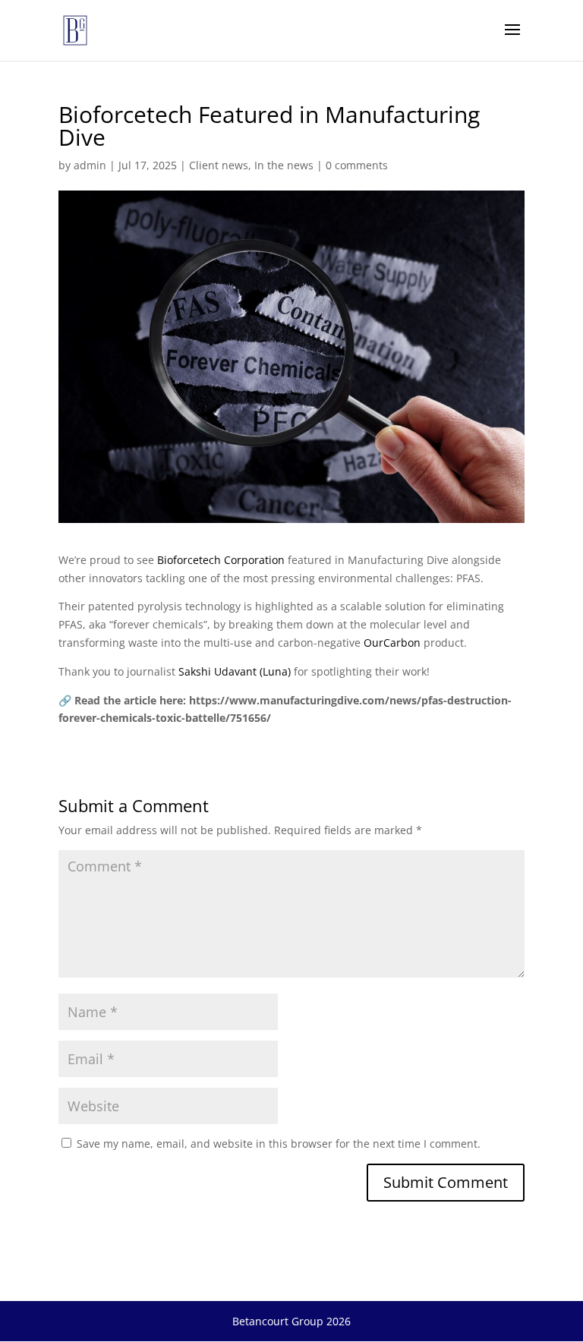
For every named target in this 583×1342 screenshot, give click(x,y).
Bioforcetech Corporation (221, 560)
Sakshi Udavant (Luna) (234, 671)
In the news (284, 165)
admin (90, 165)
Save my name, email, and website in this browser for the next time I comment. (279, 1143)
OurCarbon (392, 642)
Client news (218, 165)
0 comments (357, 165)
